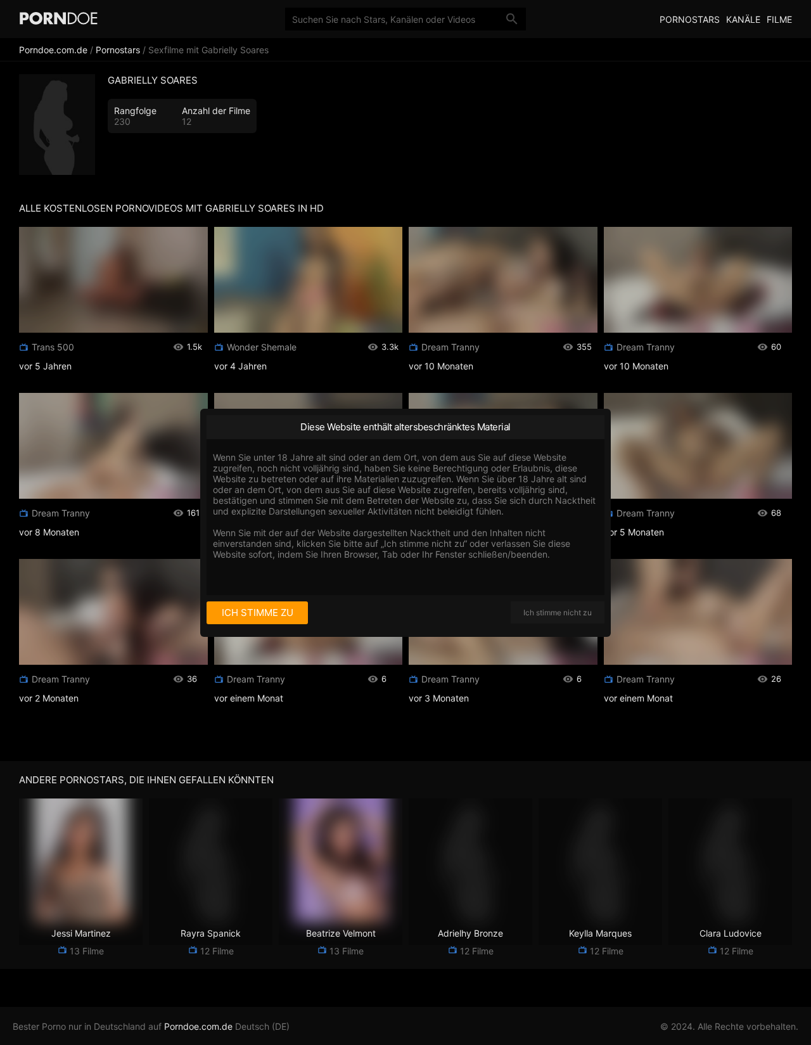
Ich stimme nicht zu (557, 612)
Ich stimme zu (257, 612)
